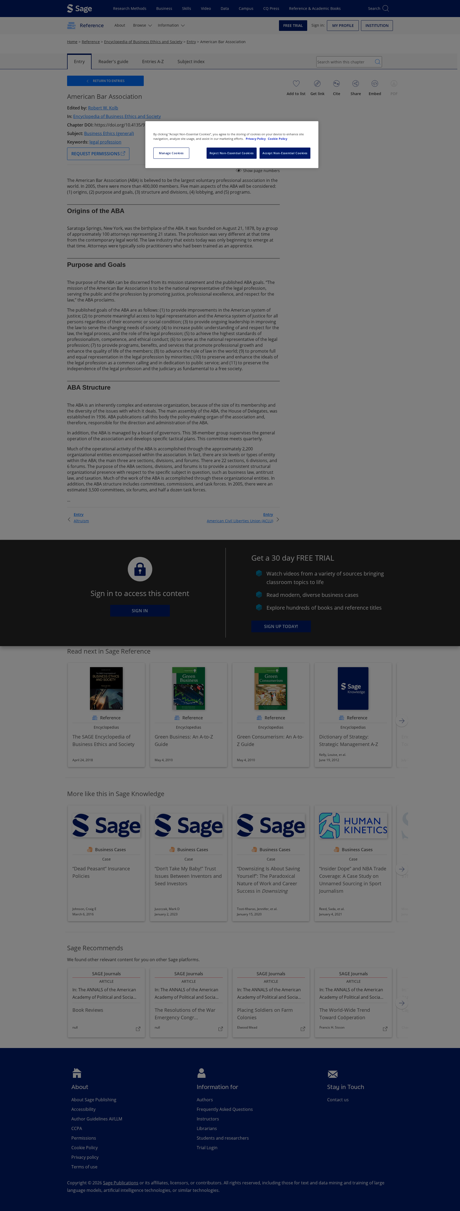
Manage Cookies (171, 153)
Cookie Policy (277, 139)
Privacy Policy (256, 139)
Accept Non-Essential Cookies (284, 153)
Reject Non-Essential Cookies (232, 153)
